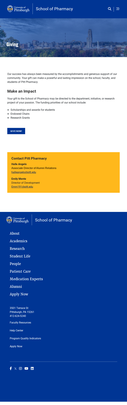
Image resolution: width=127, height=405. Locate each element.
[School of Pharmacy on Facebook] (11, 368)
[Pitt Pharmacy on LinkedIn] (32, 368)
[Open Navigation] (118, 9)
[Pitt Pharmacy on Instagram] (20, 368)
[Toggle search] (110, 9)
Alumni (16, 287)
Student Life (20, 256)
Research (17, 249)
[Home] (20, 8)
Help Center (16, 330)
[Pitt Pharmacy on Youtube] (26, 368)
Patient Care (20, 271)
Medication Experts (26, 279)
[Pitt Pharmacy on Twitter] (15, 368)
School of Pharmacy (54, 9)
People (15, 264)
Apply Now (19, 294)
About (15, 233)
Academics (18, 241)
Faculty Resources (20, 322)
